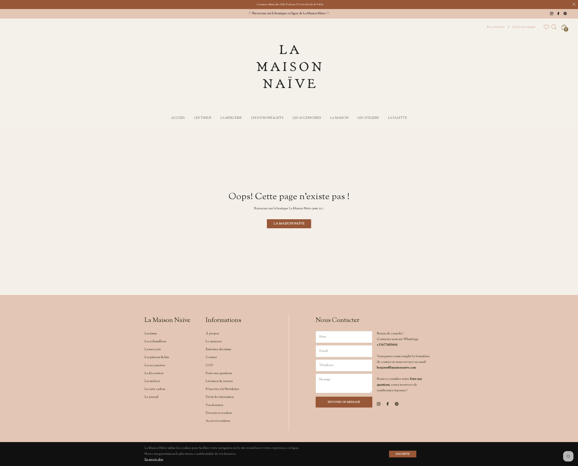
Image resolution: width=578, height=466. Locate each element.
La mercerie (152, 349)
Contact (211, 357)
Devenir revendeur (219, 413)
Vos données (214, 405)
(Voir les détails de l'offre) (309, 5)
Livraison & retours (219, 381)
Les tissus (150, 333)
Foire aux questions (219, 373)
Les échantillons (155, 341)
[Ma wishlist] (546, 27)
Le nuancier (214, 341)
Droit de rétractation (220, 397)
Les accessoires (154, 365)
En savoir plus (153, 459)
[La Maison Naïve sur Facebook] (558, 13)
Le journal (151, 397)
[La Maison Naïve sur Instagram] (551, 13)
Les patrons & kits (156, 357)
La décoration (153, 373)
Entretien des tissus (218, 349)
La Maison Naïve (289, 223)
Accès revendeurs (218, 421)
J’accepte (403, 454)
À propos (212, 333)
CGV (209, 365)
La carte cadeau (154, 389)
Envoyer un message (344, 402)
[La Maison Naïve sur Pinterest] (565, 13)
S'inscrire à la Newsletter (222, 389)
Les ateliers (152, 381)
